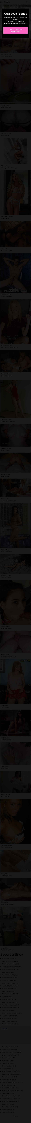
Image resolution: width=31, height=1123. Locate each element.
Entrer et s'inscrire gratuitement (15, 30)
